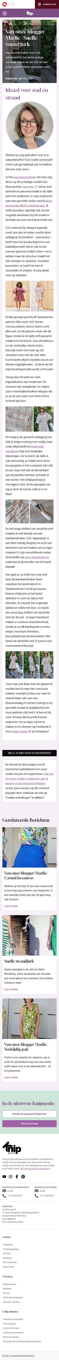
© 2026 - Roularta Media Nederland (18, 1355)
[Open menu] (4, 13)
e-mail (10, 1190)
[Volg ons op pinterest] (23, 1177)
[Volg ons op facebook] (17, 1177)
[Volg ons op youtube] (4, 1177)
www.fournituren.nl (37, 557)
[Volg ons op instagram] (10, 1177)
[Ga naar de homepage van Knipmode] (29, 13)
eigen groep (19, 731)
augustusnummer (24, 177)
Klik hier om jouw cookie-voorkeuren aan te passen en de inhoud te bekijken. (29, 778)
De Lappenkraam (34, 205)
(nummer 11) (30, 186)
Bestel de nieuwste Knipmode (30, 1113)
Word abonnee (29, 1123)
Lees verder (11, 906)
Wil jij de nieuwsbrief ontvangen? (35, 1168)
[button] (47, 4)
